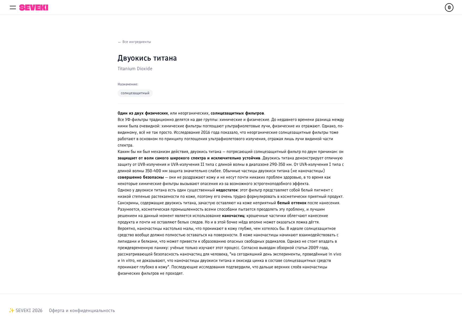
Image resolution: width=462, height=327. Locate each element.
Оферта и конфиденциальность (82, 310)
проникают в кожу (220, 228)
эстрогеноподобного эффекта (281, 183)
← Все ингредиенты (134, 42)
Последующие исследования (198, 266)
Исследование (187, 132)
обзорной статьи (292, 247)
